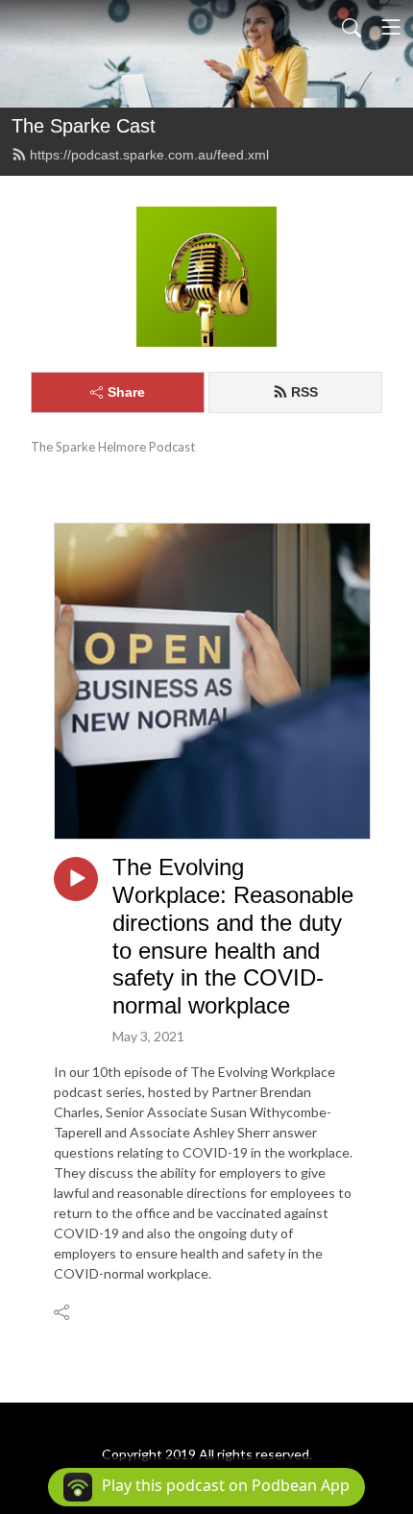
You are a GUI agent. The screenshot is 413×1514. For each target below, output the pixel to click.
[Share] (63, 1311)
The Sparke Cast (84, 125)
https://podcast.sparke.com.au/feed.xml (149, 154)
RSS (304, 392)
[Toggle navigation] (391, 27)
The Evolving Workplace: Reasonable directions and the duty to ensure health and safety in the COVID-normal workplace (232, 936)
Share (126, 392)
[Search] (351, 27)
